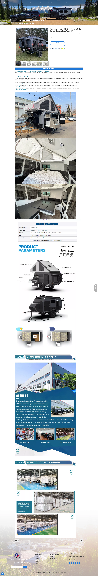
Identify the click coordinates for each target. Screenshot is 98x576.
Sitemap (66, 572)
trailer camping (18, 545)
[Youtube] (75, 563)
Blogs (60, 2)
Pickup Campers (43, 2)
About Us (50, 2)
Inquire (56, 42)
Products (37, 558)
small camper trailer (41, 543)
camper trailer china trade (60, 543)
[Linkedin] (71, 563)
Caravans (36, 2)
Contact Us (64, 2)
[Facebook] (69, 563)
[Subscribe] (25, 567)
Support (55, 2)
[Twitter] (73, 563)
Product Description (49, 69)
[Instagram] (77, 563)
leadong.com (57, 572)
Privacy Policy (63, 572)
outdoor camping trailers (71, 543)
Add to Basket (56, 45)
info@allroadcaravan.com (74, 559)
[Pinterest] (79, 563)
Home (31, 2)
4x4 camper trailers (32, 543)
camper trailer (17, 543)
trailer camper (24, 543)
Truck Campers (52, 558)
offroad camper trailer (50, 543)
